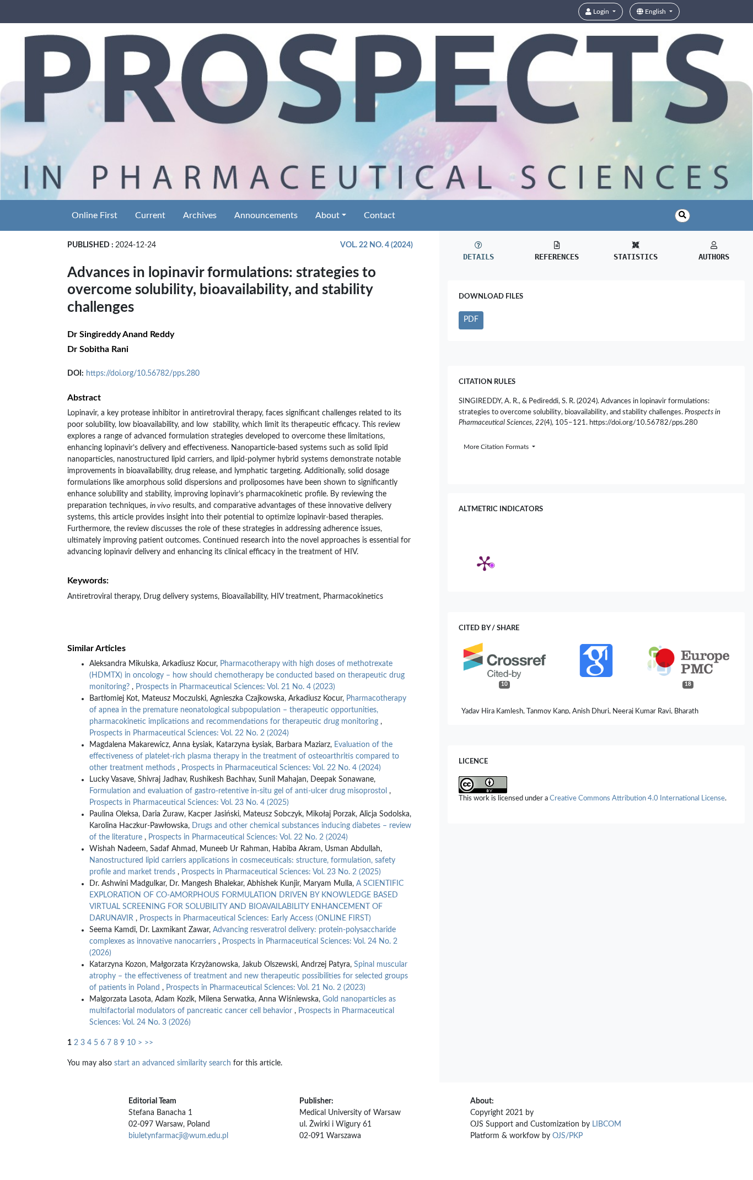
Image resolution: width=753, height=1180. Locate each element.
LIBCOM (606, 1124)
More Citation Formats (497, 446)
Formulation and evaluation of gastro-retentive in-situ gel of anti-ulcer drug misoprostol (239, 791)
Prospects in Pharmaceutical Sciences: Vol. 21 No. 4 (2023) (235, 687)
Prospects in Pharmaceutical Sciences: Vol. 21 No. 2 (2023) (265, 988)
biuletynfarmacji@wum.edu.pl (178, 1136)
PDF (471, 319)
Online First (94, 215)
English (655, 11)
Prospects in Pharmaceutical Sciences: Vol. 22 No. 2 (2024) (189, 733)
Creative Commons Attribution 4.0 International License (637, 798)
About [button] (327, 215)
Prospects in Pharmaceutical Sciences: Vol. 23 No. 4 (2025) (189, 802)
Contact (379, 215)
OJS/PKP (567, 1136)
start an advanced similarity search (172, 1063)
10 (131, 1043)
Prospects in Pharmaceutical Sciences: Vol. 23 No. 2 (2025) (281, 872)
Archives (200, 215)
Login (601, 11)
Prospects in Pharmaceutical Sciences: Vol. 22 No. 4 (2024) (281, 768)
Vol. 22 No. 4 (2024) (376, 245)
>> (148, 1043)
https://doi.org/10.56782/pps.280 (143, 373)
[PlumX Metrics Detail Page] (484, 563)
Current (150, 215)
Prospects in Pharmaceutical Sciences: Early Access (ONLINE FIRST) (255, 918)
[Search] (682, 216)
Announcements (266, 215)
